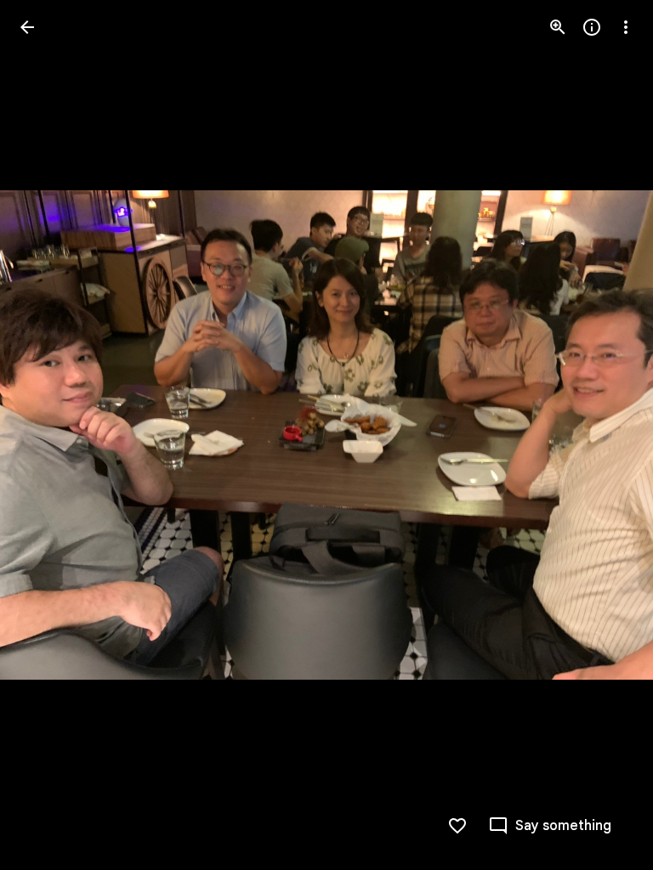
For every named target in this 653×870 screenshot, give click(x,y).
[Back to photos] (27, 27)
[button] (47, 435)
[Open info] (592, 27)
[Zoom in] (558, 27)
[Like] (457, 826)
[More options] (626, 27)
